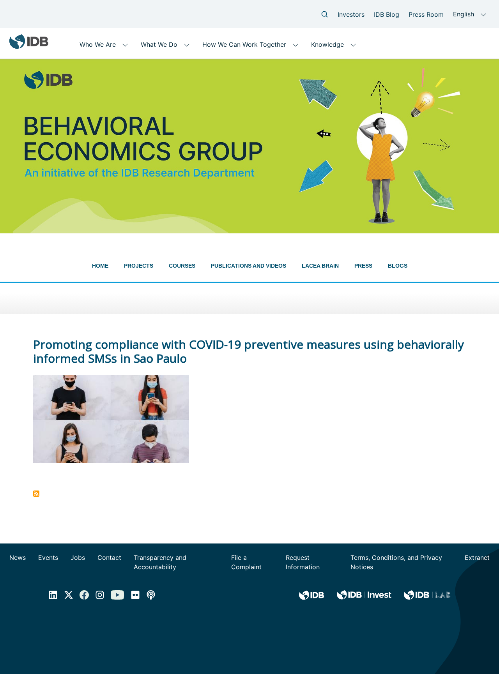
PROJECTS (138, 266)
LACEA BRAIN (320, 266)
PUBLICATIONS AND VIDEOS (248, 266)
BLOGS (397, 266)
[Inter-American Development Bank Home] (28, 45)
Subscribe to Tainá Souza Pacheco (36, 494)
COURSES (182, 266)
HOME (100, 266)
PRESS (363, 266)
